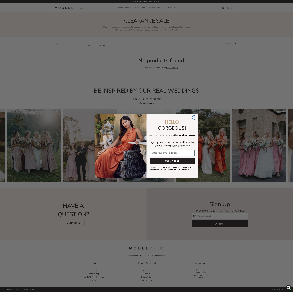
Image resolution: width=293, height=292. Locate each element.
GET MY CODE (172, 161)
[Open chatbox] (288, 287)
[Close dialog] (194, 117)
